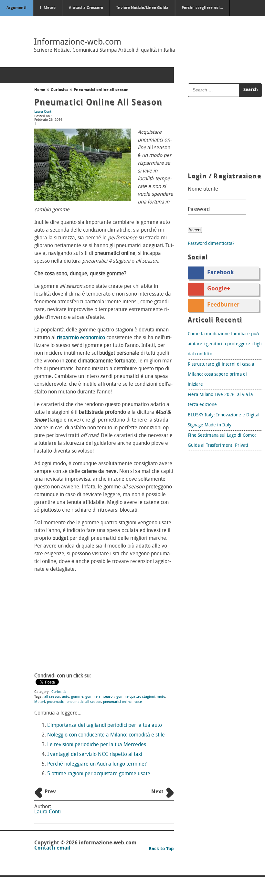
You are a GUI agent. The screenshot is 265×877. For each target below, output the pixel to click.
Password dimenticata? (211, 243)
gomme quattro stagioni (135, 697)
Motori (39, 702)
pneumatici (56, 702)
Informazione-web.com (77, 42)
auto (65, 697)
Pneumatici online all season (98, 103)
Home (39, 90)
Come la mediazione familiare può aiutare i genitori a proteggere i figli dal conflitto (225, 344)
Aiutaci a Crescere (86, 8)
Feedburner (223, 305)
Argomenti (16, 8)
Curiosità (59, 90)
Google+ (218, 289)
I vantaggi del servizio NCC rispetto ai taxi (94, 754)
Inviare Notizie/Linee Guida (142, 8)
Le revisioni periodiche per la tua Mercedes (96, 744)
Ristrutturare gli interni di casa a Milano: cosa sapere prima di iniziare (221, 374)
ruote (137, 702)
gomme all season (99, 697)
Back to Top (161, 849)
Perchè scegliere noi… (202, 8)
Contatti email (52, 848)
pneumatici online (117, 702)
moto (161, 697)
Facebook (220, 273)
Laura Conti (43, 112)
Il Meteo (48, 8)
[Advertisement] (104, 623)
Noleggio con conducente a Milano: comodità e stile (106, 735)
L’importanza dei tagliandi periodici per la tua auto (104, 725)
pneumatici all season (84, 702)
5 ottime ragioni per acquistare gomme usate (98, 774)
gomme (77, 697)
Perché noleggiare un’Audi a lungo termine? (97, 764)
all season (52, 697)
